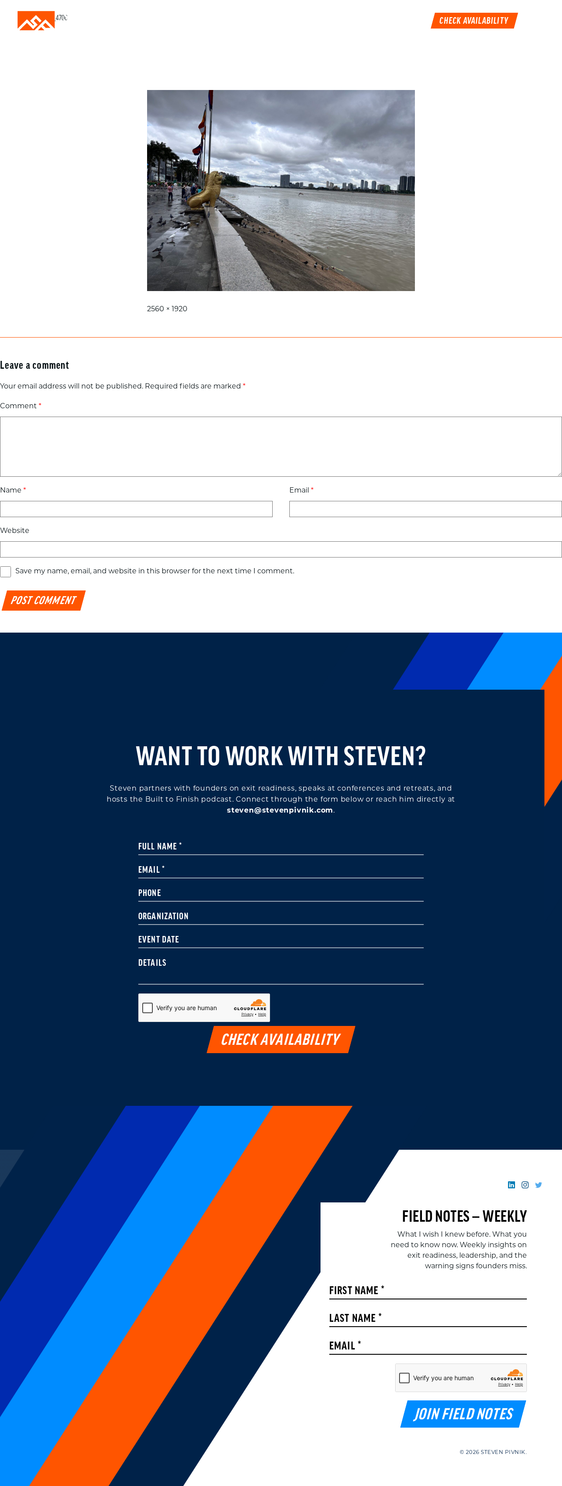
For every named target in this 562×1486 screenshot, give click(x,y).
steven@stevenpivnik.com (280, 810)
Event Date (159, 940)
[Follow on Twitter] (538, 1185)
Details (152, 963)
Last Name (355, 1318)
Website (14, 531)
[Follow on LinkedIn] (511, 1185)
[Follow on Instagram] (525, 1185)
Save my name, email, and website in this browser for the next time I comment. (154, 571)
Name (13, 490)
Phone (149, 893)
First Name (357, 1291)
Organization (163, 917)
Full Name (160, 847)
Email (301, 490)
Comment (20, 406)
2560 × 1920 (167, 309)
